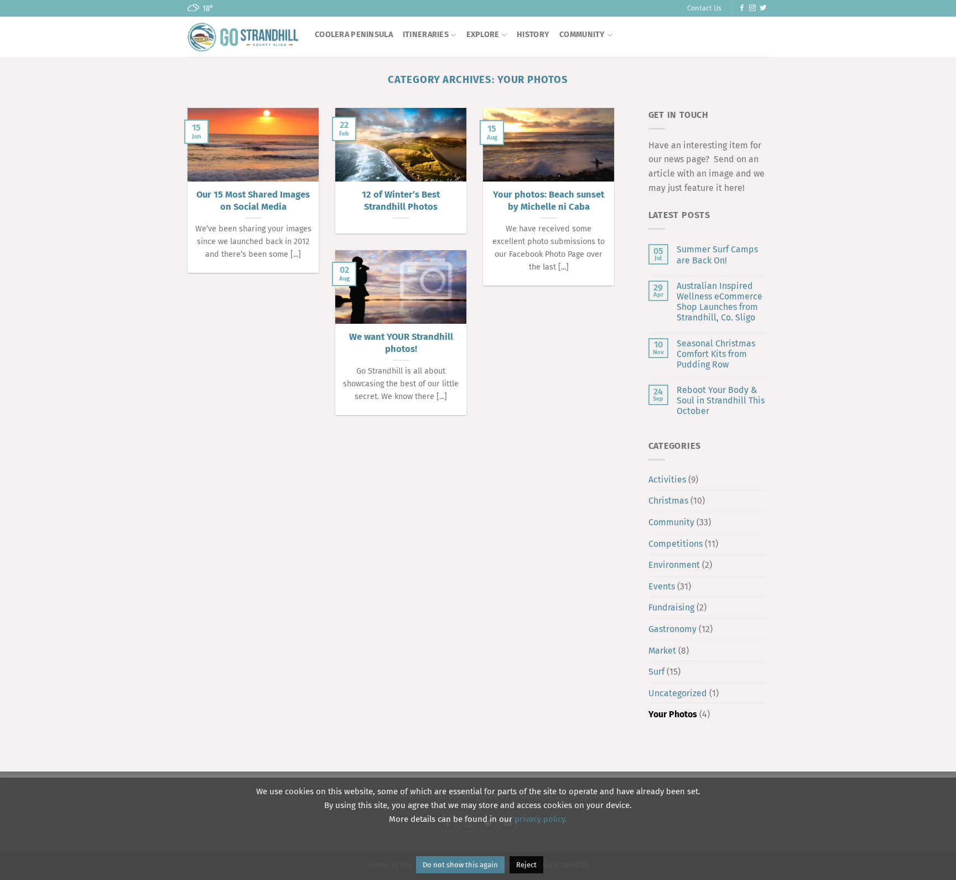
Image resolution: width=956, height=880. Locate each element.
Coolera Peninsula (354, 34)
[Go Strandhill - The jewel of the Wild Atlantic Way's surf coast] (243, 37)
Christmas (668, 500)
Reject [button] (526, 865)
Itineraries (426, 34)
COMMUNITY (582, 34)
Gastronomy (672, 629)
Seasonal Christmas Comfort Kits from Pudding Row (716, 354)
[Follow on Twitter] (763, 8)
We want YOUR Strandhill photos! (401, 343)
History (533, 34)
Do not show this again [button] (460, 865)
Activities (667, 479)
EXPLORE (483, 34)
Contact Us (704, 8)
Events (661, 586)
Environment (674, 565)
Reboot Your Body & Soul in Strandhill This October (721, 400)
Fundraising (671, 607)
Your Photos (672, 714)
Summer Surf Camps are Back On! (717, 254)
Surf (656, 671)
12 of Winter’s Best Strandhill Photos (401, 200)
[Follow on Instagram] (752, 8)
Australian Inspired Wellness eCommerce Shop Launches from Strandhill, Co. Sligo (719, 302)
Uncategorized (677, 693)
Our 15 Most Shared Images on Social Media (253, 200)
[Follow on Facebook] (742, 8)
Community (671, 522)
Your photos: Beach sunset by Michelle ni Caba (548, 200)
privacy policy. (541, 819)
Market (662, 650)
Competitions (675, 544)
